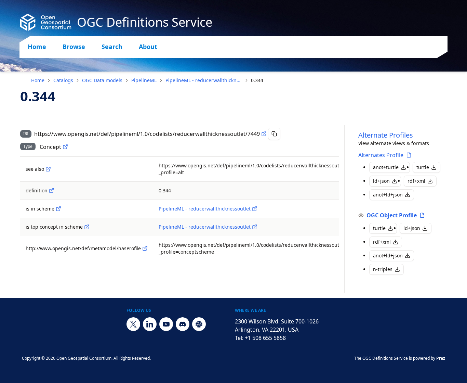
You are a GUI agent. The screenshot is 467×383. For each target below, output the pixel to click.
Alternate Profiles (385, 135)
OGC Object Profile (391, 215)
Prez (440, 358)
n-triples (382, 269)
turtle (422, 167)
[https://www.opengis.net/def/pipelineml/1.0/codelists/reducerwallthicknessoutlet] (254, 209)
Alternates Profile (380, 155)
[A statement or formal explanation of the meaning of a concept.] (51, 190)
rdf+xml (416, 181)
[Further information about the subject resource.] (48, 169)
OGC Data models (102, 80)
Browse (74, 46)
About (148, 46)
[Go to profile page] (409, 155)
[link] (257, 80)
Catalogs (63, 80)
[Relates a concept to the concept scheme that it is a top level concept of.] (87, 227)
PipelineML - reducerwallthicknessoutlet (203, 80)
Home (37, 46)
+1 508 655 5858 (265, 338)
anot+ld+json (388, 194)
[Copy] (274, 134)
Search (112, 46)
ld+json (381, 181)
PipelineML (144, 80)
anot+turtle (386, 167)
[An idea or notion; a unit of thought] (65, 147)
